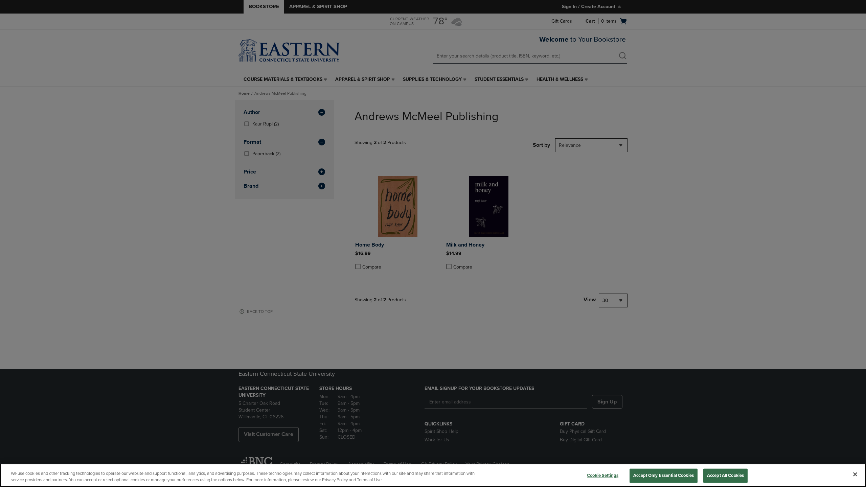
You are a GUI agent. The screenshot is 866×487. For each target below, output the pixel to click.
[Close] (855, 474)
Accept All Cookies (725, 475)
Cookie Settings (602, 475)
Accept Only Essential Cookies (663, 475)
